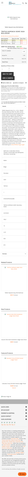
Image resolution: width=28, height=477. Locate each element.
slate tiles (4, 443)
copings (18, 452)
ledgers (22, 452)
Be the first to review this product (10, 36)
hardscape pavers (12, 454)
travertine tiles (19, 441)
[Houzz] (5, 423)
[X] (15, 423)
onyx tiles (9, 443)
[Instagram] (7, 423)
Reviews (4, 253)
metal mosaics (6, 445)
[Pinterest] (10, 423)
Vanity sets (9, 448)
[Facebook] (2, 423)
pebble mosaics (6, 446)
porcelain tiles (15, 438)
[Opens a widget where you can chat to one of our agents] (22, 474)
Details (4, 106)
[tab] (14, 106)
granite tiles (5, 441)
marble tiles (12, 441)
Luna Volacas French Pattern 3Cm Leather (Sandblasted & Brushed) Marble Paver (14, 340)
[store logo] (15, 3)
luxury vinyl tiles (6, 440)
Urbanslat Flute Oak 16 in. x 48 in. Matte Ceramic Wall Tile (14, 384)
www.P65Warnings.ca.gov (17, 144)
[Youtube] (13, 423)
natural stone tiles (15, 440)
